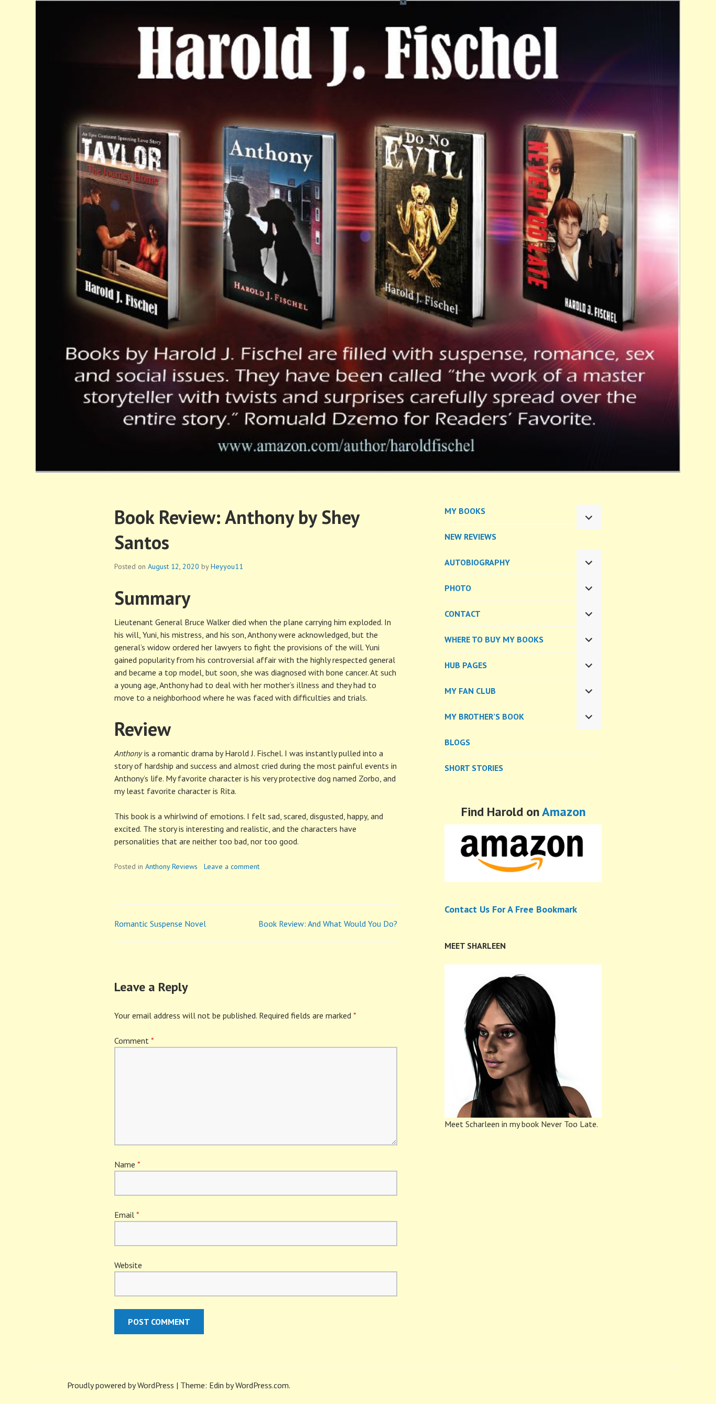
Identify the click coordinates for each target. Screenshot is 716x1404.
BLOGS (457, 742)
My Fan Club (470, 690)
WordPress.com (262, 1385)
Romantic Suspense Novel (160, 923)
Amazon (563, 811)
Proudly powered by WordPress (120, 1385)
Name (127, 1164)
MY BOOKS (464, 511)
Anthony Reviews (171, 866)
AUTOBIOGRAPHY (477, 562)
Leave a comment (231, 866)
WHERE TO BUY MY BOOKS (494, 639)
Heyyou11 (227, 566)
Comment (134, 1040)
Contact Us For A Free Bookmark (510, 909)
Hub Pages (465, 665)
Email (126, 1214)
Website (128, 1265)
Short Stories (473, 768)
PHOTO (457, 588)
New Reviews (470, 536)
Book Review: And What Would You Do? (327, 923)
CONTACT (462, 613)
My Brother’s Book (484, 716)
